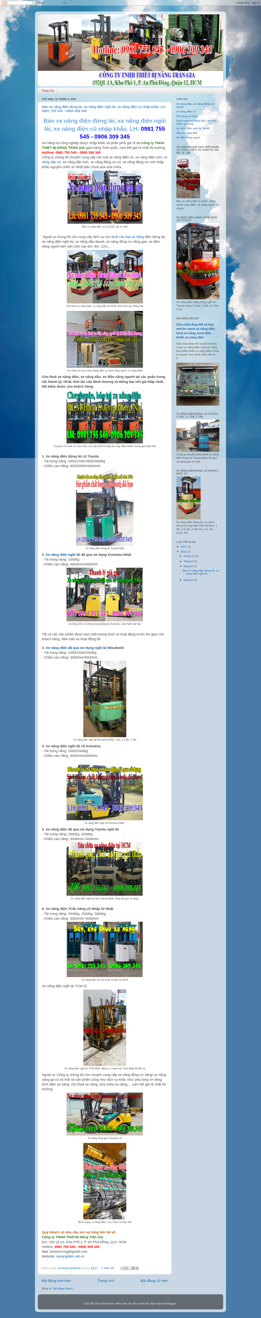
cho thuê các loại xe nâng (124, 237)
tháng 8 (189, 566)
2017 (184, 546)
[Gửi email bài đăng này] (122, 1268)
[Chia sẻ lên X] (130, 1268)
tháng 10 (189, 556)
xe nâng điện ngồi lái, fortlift (193, 128)
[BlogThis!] (126, 1268)
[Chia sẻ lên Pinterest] (137, 1268)
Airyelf (145, 1303)
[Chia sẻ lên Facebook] (133, 1268)
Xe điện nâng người (188, 137)
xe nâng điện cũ (186, 111)
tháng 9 (189, 561)
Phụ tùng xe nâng (187, 116)
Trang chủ (47, 90)
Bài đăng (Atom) (63, 1288)
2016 (184, 551)
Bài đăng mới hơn (56, 1281)
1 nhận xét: (108, 1268)
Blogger (171, 1303)
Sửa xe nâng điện (187, 133)
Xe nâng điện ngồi (60, 555)
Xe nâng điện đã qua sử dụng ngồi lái (77, 648)
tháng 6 (189, 580)
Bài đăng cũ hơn (154, 1281)
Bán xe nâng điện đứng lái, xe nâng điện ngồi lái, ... (201, 572)
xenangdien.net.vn (70, 1256)
